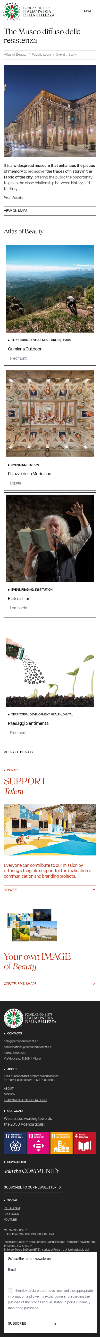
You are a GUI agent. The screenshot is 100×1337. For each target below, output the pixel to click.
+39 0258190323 (14, 1053)
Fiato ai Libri (19, 599)
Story (72, 55)
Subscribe (17, 1324)
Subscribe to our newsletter (30, 1187)
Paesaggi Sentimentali (29, 724)
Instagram (12, 1208)
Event (60, 55)
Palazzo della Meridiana (29, 474)
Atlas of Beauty (15, 55)
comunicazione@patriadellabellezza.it (28, 1047)
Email (12, 1270)
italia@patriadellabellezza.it (21, 1041)
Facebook (11, 1214)
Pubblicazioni (41, 55)
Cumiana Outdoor (25, 349)
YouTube (10, 1219)
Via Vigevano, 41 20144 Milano (22, 1058)
